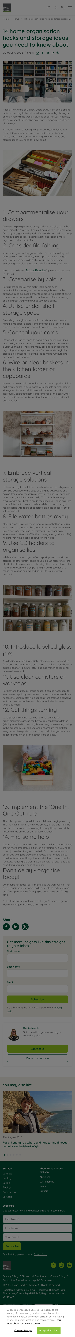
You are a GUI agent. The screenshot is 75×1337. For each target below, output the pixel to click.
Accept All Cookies (48, 1330)
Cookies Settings (23, 1330)
